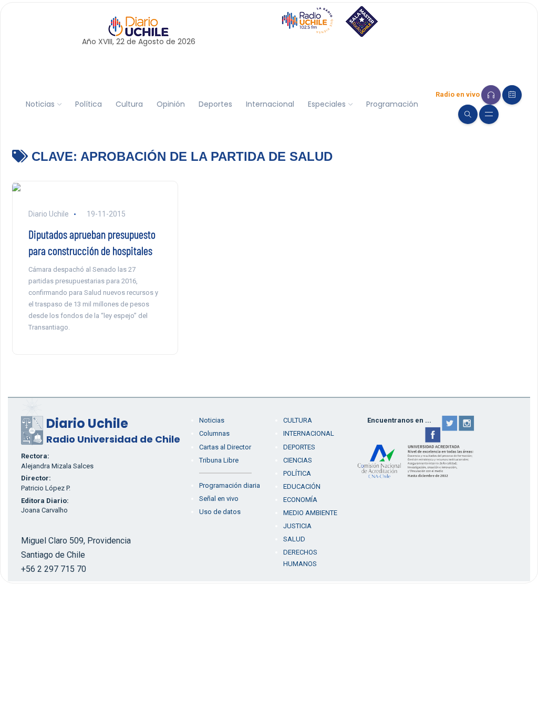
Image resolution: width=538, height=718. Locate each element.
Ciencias (297, 460)
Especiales (327, 104)
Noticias (40, 104)
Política (88, 104)
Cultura (129, 104)
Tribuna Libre (219, 460)
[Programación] (512, 95)
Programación (392, 104)
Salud (294, 539)
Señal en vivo (219, 498)
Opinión (171, 104)
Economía (300, 500)
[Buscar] (468, 114)
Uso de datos (220, 512)
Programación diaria (229, 485)
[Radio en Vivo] (491, 95)
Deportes (215, 104)
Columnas (214, 433)
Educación (301, 486)
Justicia (297, 526)
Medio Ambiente (310, 513)
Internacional (270, 104)
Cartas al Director (225, 447)
